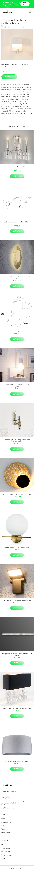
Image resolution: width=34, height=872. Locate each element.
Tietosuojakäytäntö (7, 855)
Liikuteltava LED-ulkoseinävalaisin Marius (17, 601)
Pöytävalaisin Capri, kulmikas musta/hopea (17, 708)
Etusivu (3, 26)
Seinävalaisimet (25, 64)
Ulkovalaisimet (6, 832)
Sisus (3, 825)
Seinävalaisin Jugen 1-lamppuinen (17, 548)
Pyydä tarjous (25, 3)
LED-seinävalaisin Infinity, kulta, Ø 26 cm (17, 495)
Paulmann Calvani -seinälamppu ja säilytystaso (17, 386)
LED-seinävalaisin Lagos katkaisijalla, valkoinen (17, 223)
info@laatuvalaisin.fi (7, 808)
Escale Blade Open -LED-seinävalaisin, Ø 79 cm (17, 278)
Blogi (3, 845)
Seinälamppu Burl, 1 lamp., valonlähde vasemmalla (17, 441)
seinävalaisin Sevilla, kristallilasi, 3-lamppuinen (17, 168)
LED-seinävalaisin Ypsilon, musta (17, 332)
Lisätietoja (9, 77)
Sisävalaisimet (14, 64)
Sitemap (4, 858)
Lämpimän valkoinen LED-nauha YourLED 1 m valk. (17, 655)
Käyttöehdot (5, 851)
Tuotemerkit (5, 829)
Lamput (3, 819)
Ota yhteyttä (5, 848)
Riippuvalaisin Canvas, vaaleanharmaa (17, 762)
